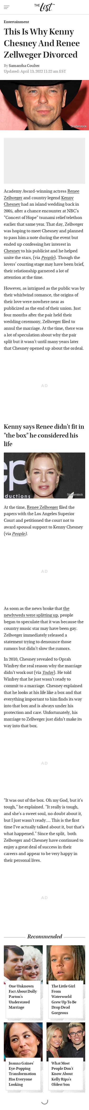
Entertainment (16, 22)
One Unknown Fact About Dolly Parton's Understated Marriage (23, 997)
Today (48, 672)
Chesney (12, 251)
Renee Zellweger (42, 507)
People (18, 533)
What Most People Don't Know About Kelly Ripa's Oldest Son (62, 1074)
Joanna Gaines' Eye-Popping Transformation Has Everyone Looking (22, 1074)
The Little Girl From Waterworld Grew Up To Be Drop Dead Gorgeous (64, 999)
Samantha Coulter (24, 65)
